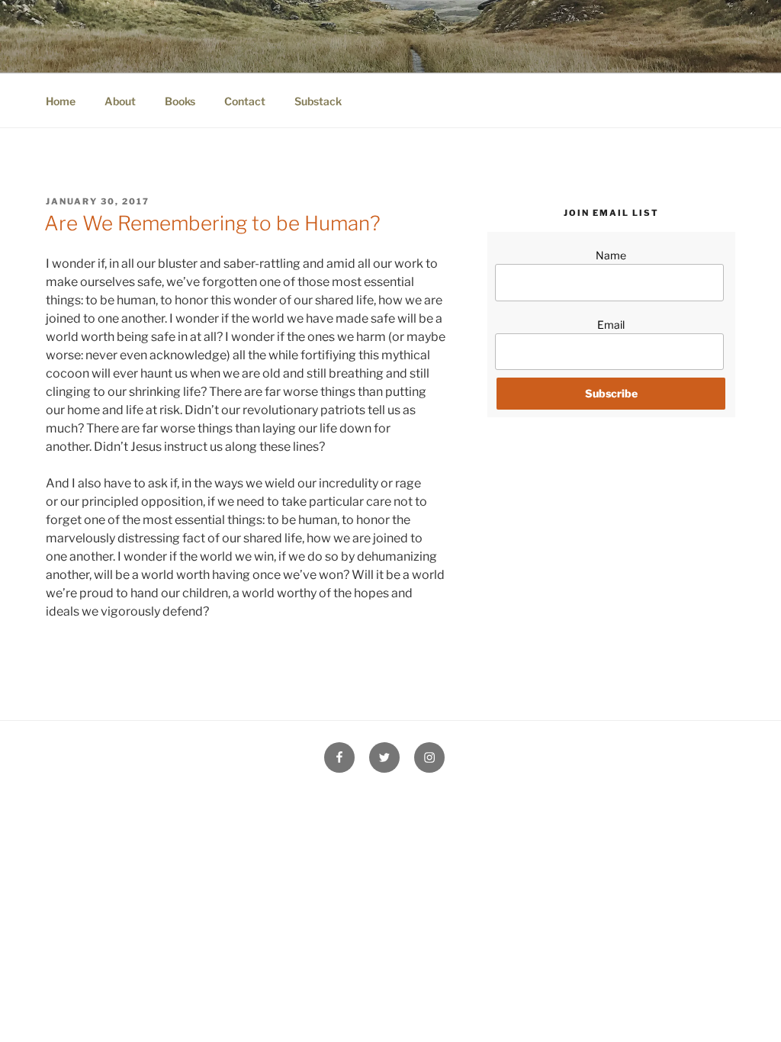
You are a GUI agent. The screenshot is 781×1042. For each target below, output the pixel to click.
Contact (244, 101)
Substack (318, 101)
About (120, 101)
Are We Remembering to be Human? (212, 223)
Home (61, 101)
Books (180, 101)
